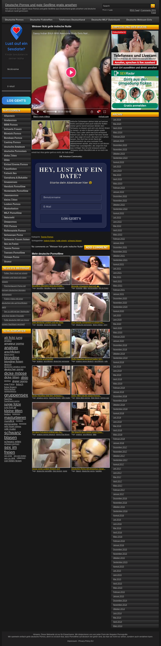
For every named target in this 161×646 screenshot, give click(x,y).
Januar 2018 (118, 443)
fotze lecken (57, 471)
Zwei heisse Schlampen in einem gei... (87, 322)
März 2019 (117, 383)
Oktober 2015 (119, 558)
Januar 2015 (118, 596)
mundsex (19, 421)
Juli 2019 (117, 366)
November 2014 (120, 605)
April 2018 (117, 430)
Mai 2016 (117, 528)
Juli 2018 (117, 417)
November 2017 (120, 452)
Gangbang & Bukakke (16, 177)
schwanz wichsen (11, 444)
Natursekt (9, 217)
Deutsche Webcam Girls (139, 19)
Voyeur (7, 261)
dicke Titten (10, 155)
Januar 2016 (118, 545)
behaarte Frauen (13, 129)
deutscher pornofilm (44, 471)
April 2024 (117, 128)
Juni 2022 (117, 222)
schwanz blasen (75, 241)
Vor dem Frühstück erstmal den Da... (47, 432)
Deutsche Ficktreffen (41, 19)
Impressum (72, 641)
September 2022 (120, 209)
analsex (40, 361)
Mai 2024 (117, 124)
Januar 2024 (118, 141)
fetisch (19, 384)
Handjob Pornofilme (14, 186)
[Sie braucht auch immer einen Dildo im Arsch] (90, 416)
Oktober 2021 (119, 256)
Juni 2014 (117, 613)
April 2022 (117, 230)
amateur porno (42, 398)
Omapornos (10, 221)
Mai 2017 (117, 477)
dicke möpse (98, 325)
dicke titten (11, 377)
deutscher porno (88, 471)
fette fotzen (95, 398)
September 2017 (120, 460)
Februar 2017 (119, 490)
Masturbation (11, 208)
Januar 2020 (118, 341)
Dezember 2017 (120, 447)
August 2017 (118, 464)
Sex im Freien (11, 243)
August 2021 (118, 264)
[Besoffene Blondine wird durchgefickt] (51, 270)
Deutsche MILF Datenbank (106, 19)
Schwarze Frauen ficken (17, 239)
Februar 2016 (119, 541)
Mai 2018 (117, 426)
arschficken (48, 361)
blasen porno (9, 354)
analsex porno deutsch (85, 361)
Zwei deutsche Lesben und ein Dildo (47, 322)
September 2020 (120, 307)
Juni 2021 (117, 273)
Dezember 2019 (120, 345)
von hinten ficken (13, 461)
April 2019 (117, 379)
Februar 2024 (119, 137)
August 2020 (118, 311)
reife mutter (66, 398)
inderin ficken (49, 241)
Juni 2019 (117, 371)
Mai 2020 (117, 324)
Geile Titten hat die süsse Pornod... (86, 396)
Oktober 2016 (119, 507)
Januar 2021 (118, 294)
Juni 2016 (117, 524)
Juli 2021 (117, 269)
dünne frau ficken (62, 434)
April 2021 (117, 281)
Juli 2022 (117, 217)
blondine (47, 288)
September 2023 (120, 158)
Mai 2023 (117, 175)
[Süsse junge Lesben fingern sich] (51, 453)
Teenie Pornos (47, 237)
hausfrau (8, 399)
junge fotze (12, 404)
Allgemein (9, 115)
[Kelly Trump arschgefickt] (51, 343)
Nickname (13, 69)
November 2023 (120, 149)
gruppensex (16, 395)
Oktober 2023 (119, 154)
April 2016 (117, 532)
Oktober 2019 (119, 354)
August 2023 (118, 162)
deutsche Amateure (14, 146)
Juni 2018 (117, 422)
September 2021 (120, 260)
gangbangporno (10, 391)
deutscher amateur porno (15, 367)
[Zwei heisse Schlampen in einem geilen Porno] (90, 306)
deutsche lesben (50, 325)
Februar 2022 (119, 239)
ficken (54, 288)
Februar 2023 (119, 188)
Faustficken (10, 168)
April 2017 (117, 481)
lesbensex (16, 414)
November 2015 (120, 554)
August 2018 (118, 413)
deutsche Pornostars (15, 151)
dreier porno (20, 381)
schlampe (60, 288)
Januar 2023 (118, 192)
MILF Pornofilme (13, 213)
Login (111, 10)
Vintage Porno (11, 257)
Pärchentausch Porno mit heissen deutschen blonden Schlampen (14, 290)
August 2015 (118, 566)
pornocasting (93, 288)
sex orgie (8, 456)
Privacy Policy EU (86, 641)
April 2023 (117, 179)
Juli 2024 (117, 120)
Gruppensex (10, 182)
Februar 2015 (119, 592)
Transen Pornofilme (14, 252)
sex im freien (103, 288)
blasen (78, 471)
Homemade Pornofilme (16, 190)
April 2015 (117, 583)
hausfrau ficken (55, 398)
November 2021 (120, 251)
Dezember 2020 (120, 298)
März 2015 (117, 588)
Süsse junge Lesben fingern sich (46, 469)
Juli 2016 (117, 520)
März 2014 (117, 626)
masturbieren (15, 417)
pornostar (22, 424)
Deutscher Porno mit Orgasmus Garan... (88, 469)
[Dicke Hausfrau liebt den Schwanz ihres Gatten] (51, 380)
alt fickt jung (13, 337)
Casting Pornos (12, 142)
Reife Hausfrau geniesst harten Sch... (87, 359)
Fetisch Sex (10, 173)
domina (7, 381)
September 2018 (120, 409)
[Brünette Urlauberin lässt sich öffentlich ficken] (90, 270)
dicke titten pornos (83, 398)
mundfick (9, 421)
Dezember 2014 (120, 600)
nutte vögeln (61, 241)
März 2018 (117, 435)
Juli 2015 (117, 571)
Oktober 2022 (119, 205)
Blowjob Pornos (12, 133)
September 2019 (120, 358)
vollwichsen (21, 458)
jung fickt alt (10, 407)
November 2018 (120, 400)
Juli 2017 (117, 469)
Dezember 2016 (120, 498)
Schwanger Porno (13, 235)
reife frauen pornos (12, 426)
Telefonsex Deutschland (72, 19)
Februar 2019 (119, 388)
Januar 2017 (118, 494)
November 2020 (120, 303)
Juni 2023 (117, 171)
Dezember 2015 (120, 549)
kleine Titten (10, 199)
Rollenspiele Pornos (15, 230)
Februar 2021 (119, 290)
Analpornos (10, 120)
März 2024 (117, 132)
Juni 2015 (117, 575)
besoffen (40, 288)
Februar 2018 (119, 439)
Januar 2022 (118, 243)
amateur (8, 341)
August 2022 (118, 213)
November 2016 (120, 503)
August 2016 (118, 515)
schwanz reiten (12, 441)
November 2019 (120, 349)
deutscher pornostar (61, 361)
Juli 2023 (117, 166)
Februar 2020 (119, 337)
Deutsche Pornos (14, 19)
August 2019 (118, 362)
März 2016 (117, 537)
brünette (79, 288)
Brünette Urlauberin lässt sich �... (85, 286)
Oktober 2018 (119, 405)
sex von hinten (20, 456)
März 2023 (117, 183)
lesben (7, 414)
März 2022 (117, 234)
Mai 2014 (117, 618)
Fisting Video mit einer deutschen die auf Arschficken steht (14, 303)
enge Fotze (9, 384)
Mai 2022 (117, 226)
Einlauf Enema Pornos (16, 164)
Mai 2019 (117, 375)
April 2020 (117, 328)
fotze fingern (10, 387)
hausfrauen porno (11, 401)
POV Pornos (10, 226)
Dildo (7, 160)
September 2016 (120, 511)
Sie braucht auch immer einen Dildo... (87, 432)
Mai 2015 (117, 579)
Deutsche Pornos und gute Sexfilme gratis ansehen (41, 5)
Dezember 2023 (120, 145)
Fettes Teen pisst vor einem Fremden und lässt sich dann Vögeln (14, 277)
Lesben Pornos (12, 204)
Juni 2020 (117, 320)
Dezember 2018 (120, 396)
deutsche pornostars (84, 325)
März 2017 (117, 486)
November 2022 (120, 200)
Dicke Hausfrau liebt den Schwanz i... (48, 396)
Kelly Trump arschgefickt (42, 359)
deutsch (7, 364)
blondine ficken (13, 361)
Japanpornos (11, 195)
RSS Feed (134, 10)
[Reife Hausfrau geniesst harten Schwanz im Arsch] (90, 343)
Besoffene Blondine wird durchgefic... (48, 286)
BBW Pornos (11, 124)
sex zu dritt (9, 458)
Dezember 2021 (120, 247)
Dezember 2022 (120, 196)
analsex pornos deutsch (46, 434)
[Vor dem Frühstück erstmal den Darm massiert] (51, 416)
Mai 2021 (117, 277)
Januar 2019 (118, 392)
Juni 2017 (117, 473)
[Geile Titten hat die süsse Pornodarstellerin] (90, 380)
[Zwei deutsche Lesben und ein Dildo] (51, 306)
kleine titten (13, 411)
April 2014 (117, 622)
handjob (99, 471)
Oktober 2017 (119, 456)
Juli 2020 (117, 315)
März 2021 (117, 286)
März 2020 (117, 332)
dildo (85, 288)
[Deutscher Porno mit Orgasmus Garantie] (90, 453)
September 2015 (120, 562)
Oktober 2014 (119, 609)
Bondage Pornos (13, 138)
